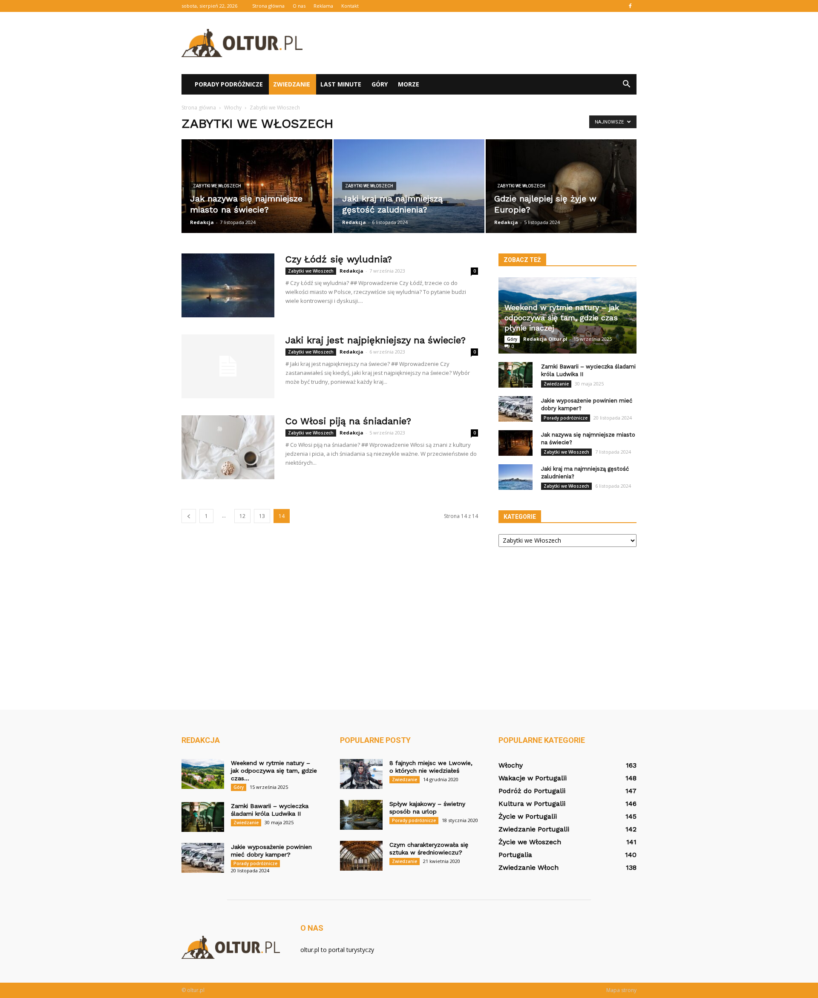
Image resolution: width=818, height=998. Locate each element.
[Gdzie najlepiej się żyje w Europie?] (561, 186)
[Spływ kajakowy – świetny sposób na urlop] (361, 815)
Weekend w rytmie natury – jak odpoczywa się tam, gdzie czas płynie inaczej (561, 317)
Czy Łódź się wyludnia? (338, 259)
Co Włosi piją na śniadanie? (348, 421)
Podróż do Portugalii (531, 791)
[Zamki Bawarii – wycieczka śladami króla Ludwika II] (515, 375)
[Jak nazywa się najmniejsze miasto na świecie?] (256, 186)
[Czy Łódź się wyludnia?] (227, 285)
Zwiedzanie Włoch (528, 867)
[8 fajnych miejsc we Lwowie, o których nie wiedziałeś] (361, 774)
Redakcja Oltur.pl (545, 339)
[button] (626, 84)
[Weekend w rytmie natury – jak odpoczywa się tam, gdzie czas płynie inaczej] (202, 774)
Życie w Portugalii (527, 816)
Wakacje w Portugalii (532, 778)
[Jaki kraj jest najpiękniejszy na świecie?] (227, 366)
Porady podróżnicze (229, 84)
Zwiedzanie (291, 84)
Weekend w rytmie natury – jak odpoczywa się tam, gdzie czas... (274, 770)
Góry (380, 84)
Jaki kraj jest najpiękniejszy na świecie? (375, 340)
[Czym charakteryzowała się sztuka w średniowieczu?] (361, 856)
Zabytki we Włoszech (217, 186)
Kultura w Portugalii (531, 804)
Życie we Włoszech (529, 842)
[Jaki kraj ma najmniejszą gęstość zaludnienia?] (409, 186)
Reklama (323, 6)
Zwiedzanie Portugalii (533, 829)
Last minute (340, 84)
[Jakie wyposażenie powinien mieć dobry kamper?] (515, 409)
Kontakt (350, 6)
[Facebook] (630, 6)
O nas (299, 6)
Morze (408, 84)
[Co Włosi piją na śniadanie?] (227, 447)
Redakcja (202, 222)
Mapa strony (621, 990)
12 (242, 516)
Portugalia (515, 855)
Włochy (510, 765)
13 (262, 516)
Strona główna (268, 6)
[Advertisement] (481, 43)
